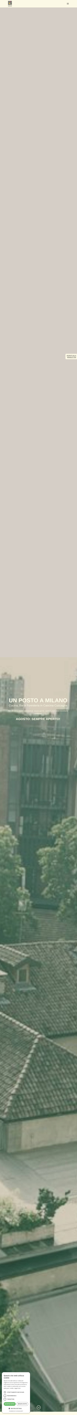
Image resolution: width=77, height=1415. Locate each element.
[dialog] (16, 1392)
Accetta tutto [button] (9, 1404)
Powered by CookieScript (16, 1411)
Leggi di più (17, 1388)
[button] (16, 1408)
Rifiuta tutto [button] (22, 1404)
